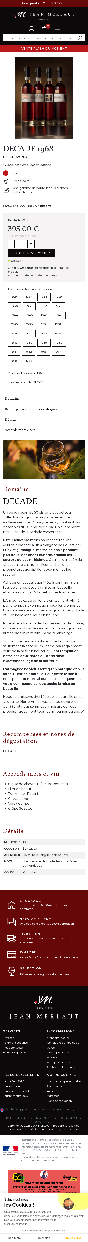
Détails (10, 419)
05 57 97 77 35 (44, 1122)
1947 (59, 315)
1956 (58, 333)
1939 (58, 296)
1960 (58, 342)
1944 (14, 315)
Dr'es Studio (70, 1129)
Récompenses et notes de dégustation (35, 409)
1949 (14, 324)
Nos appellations (58, 1052)
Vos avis (52, 1057)
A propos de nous (58, 1062)
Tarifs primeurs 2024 (16, 1091)
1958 (29, 342)
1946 (44, 315)
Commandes (55, 1086)
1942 (44, 305)
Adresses (53, 1095)
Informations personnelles (64, 1081)
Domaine (12, 398)
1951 (44, 324)
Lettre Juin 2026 (13, 1081)
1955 (44, 333)
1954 (29, 333)
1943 (58, 305)
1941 (29, 305)
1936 (44, 296)
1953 (14, 333)
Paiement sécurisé (15, 1042)
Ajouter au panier (31, 253)
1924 (14, 296)
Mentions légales (58, 1037)
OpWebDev (52, 1129)
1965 (14, 360)
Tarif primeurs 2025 (15, 1095)
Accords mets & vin (20, 430)
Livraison (8, 1037)
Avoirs (51, 1091)
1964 (58, 351)
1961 (14, 351)
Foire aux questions (16, 1052)
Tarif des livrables (14, 1086)
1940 (14, 305)
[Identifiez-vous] (31, 29)
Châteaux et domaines (62, 1067)
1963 (43, 351)
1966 (29, 360)
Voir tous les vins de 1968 (26, 373)
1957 (14, 342)
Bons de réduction (59, 1100)
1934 (29, 296)
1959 (44, 342)
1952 (58, 324)
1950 (29, 324)
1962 (28, 351)
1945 (29, 315)
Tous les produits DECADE (27, 382)
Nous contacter (13, 1047)
